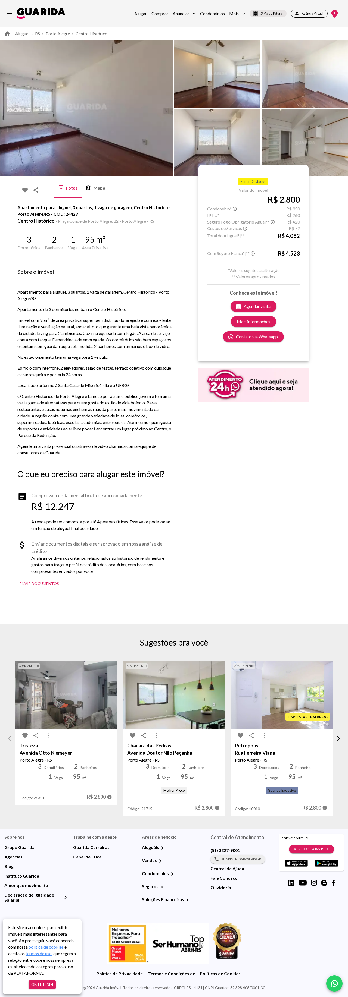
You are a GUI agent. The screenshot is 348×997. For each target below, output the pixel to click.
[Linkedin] (291, 883)
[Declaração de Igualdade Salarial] (65, 897)
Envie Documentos (39, 583)
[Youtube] (302, 883)
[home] (40, 13)
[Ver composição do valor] (109, 797)
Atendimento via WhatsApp (241, 859)
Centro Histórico (91, 33)
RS (37, 33)
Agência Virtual (312, 13)
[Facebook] (333, 883)
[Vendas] (160, 861)
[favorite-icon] (25, 190)
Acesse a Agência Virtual (311, 849)
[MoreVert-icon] (49, 735)
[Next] (339, 108)
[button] (184, 13)
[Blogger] (324, 883)
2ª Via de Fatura (271, 13)
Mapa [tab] (99, 187)
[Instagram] (314, 883)
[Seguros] (162, 887)
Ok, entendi (42, 984)
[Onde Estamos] (334, 14)
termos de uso (39, 953)
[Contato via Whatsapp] (334, 983)
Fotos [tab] (72, 187)
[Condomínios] (172, 874)
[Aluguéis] (162, 848)
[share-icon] (35, 190)
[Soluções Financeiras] (187, 900)
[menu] (9, 13)
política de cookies (46, 946)
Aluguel (22, 33)
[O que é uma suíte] (235, 209)
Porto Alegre (58, 33)
